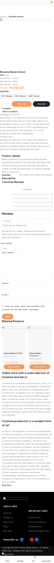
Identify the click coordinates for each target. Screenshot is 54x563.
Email (5, 294)
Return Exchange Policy (39, 531)
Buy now (41, 104)
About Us (7, 513)
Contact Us (8, 517)
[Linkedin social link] (37, 540)
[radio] (7, 96)
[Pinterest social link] (32, 540)
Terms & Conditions (37, 522)
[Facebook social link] (22, 540)
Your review (8, 252)
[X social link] (27, 540)
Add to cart (22, 104)
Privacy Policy (35, 517)
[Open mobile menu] (3, 3)
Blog (5, 526)
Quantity (4, 91)
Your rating (7, 243)
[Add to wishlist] (24, 328)
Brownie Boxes (10, 356)
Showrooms (8, 522)
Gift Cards (7, 531)
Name (6, 283)
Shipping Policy (35, 526)
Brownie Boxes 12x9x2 (13, 353)
